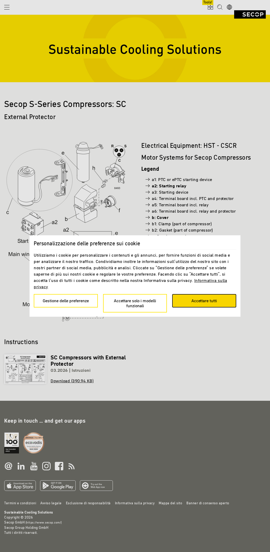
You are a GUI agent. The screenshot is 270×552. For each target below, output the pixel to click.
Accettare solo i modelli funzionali (135, 303)
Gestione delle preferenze (66, 301)
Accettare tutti (204, 301)
